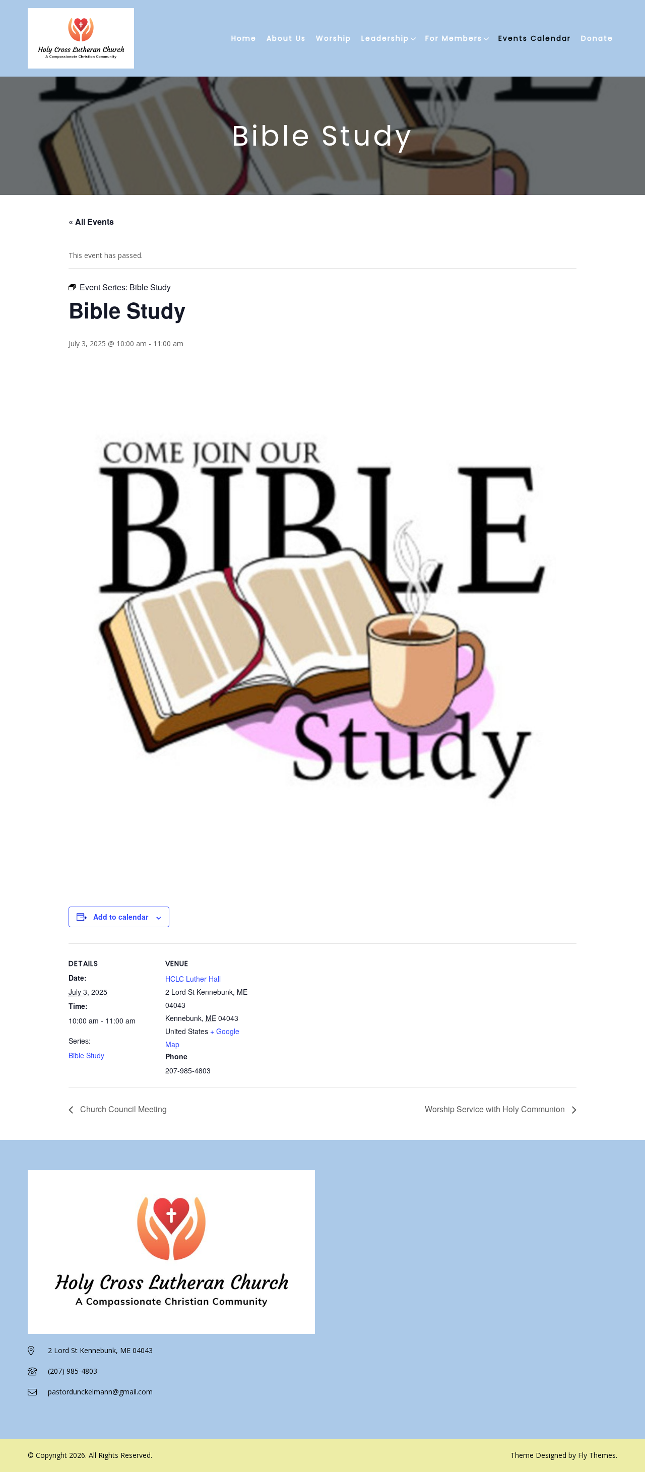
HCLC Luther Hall (193, 979)
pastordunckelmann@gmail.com (100, 1391)
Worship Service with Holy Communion (496, 1109)
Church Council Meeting (122, 1109)
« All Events (91, 221)
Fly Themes (597, 1455)
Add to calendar (120, 917)
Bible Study (86, 1055)
